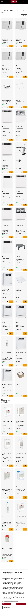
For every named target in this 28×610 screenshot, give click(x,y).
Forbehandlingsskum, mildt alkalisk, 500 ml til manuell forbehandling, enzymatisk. (7, 358)
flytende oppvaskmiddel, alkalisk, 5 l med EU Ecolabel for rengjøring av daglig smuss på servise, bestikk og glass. (21, 522)
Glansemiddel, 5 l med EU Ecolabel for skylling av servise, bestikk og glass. (20, 491)
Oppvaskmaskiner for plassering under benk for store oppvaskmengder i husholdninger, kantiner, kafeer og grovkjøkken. (7, 165)
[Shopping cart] (26, 2)
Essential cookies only (21, 603)
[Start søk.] (24, 2)
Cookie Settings (7, 607)
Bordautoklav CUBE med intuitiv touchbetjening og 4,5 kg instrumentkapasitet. (21, 70)
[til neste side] (14, 566)
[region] (14, 590)
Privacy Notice (10, 601)
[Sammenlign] (3, 46)
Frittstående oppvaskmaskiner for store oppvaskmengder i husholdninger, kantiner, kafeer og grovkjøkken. (7, 198)
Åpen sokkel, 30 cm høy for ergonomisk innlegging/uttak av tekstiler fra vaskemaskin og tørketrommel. (21, 261)
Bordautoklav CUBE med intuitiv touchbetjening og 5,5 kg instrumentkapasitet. (7, 70)
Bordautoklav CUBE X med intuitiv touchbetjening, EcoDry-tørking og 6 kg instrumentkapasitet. (7, 39)
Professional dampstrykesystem (19, 161)
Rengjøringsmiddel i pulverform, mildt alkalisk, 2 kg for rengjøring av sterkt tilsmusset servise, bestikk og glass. (20, 459)
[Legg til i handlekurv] (11, 46)
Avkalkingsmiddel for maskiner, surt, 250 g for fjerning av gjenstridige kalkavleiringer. (7, 554)
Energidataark (6, 128)
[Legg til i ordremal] (7, 46)
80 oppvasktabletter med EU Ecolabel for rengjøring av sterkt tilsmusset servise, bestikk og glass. (20, 427)
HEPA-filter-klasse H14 (20, 386)
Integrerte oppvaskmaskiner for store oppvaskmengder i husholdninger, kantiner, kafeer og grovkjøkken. (7, 133)
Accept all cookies (6, 603)
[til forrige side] (1, 566)
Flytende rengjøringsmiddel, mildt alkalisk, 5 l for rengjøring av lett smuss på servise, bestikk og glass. (7, 427)
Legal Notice (4, 601)
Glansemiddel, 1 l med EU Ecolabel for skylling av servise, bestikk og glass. (7, 522)
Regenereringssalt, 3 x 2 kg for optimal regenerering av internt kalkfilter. (7, 491)
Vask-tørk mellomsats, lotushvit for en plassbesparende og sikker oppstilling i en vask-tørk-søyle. (20, 100)
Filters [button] (23, 15)
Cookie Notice (15, 601)
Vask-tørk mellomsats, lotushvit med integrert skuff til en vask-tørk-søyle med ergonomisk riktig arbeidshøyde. (7, 100)
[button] (4, 2)
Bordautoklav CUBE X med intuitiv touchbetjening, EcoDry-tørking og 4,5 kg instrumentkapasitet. (20, 39)
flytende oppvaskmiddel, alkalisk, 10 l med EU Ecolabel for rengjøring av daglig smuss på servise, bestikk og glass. (7, 459)
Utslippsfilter (18, 290)
